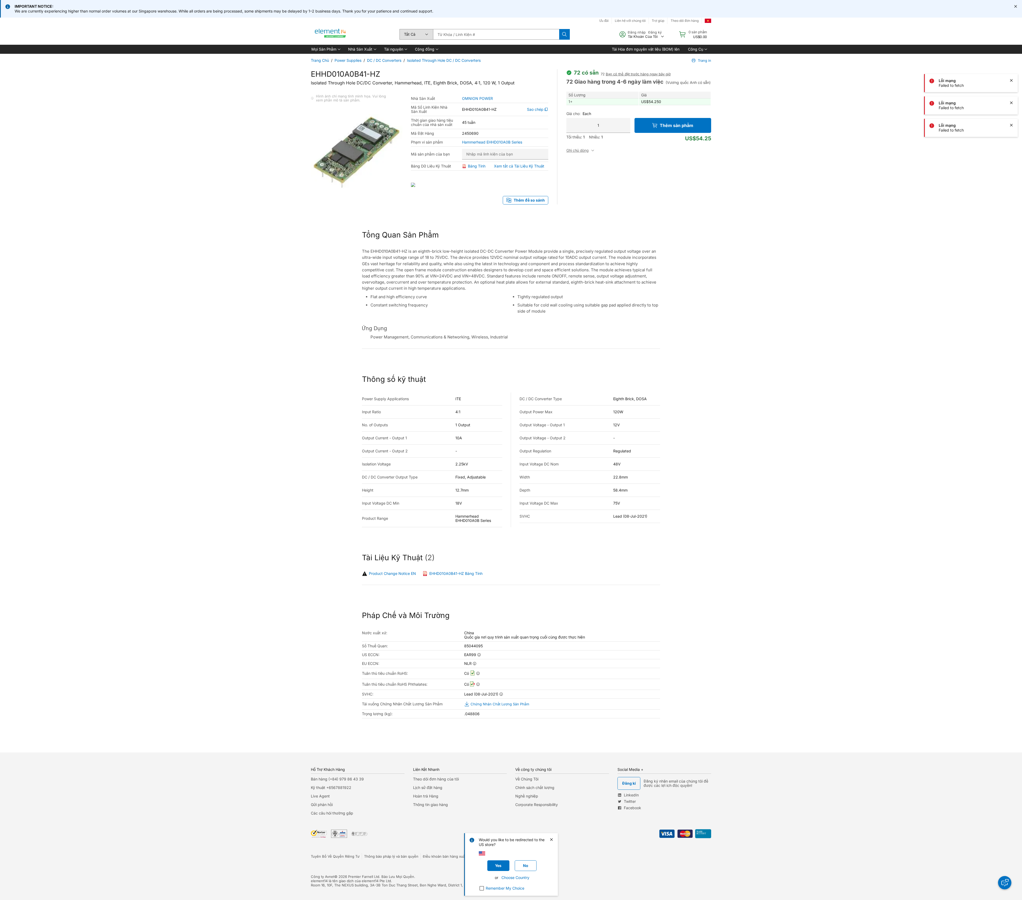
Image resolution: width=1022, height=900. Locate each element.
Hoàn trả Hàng (425, 796)
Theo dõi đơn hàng (685, 21)
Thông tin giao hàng (430, 804)
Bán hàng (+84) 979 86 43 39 (337, 779)
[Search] (564, 34)
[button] (325, 49)
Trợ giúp (658, 21)
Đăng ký (655, 32)
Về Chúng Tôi (526, 779)
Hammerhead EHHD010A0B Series (492, 142)
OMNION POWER (477, 98)
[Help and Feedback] (1004, 882)
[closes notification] (1015, 6)
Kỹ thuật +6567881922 (331, 787)
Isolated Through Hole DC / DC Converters (444, 60)
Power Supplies (348, 60)
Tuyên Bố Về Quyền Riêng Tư (335, 856)
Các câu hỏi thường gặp (332, 813)
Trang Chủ (320, 60)
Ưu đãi (604, 21)
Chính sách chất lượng (534, 787)
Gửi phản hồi (322, 804)
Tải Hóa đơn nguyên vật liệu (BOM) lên (645, 49)
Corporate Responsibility (536, 804)
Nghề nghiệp (526, 796)
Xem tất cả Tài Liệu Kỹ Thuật (519, 166)
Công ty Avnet (322, 876)
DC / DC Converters (384, 60)
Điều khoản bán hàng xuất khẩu (449, 856)
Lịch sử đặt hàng (427, 787)
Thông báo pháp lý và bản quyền (391, 856)
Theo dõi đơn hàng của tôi (436, 779)
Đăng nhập (637, 32)
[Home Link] (330, 34)
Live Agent (320, 796)
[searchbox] (496, 34)
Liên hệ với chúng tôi (630, 21)
